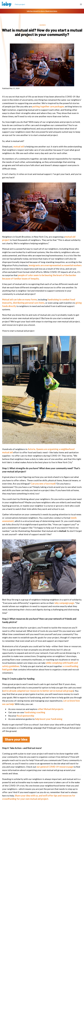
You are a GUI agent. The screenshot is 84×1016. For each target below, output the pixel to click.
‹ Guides (42, 25)
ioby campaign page (64, 603)
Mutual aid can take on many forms (19, 299)
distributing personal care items (28, 302)
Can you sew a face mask (43, 483)
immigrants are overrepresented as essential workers (55, 265)
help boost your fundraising (48, 719)
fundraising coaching (34, 712)
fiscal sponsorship (25, 715)
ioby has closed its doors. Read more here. (42, 11)
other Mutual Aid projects (50, 709)
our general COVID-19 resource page (55, 766)
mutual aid (18, 146)
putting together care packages (48, 106)
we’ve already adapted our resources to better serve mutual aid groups (38, 690)
